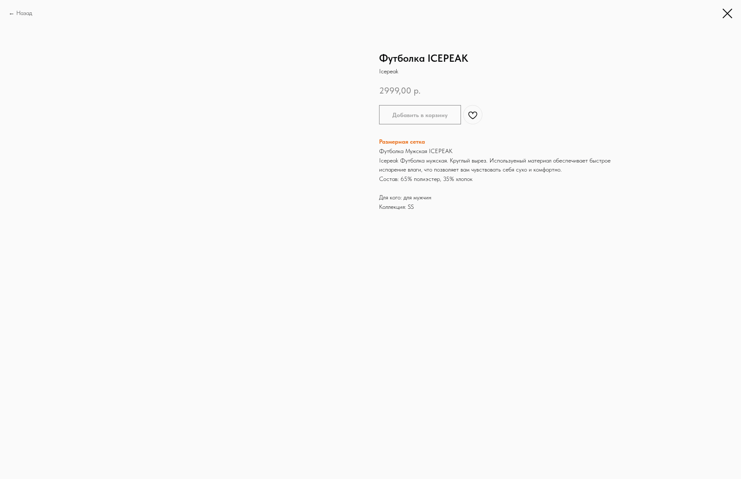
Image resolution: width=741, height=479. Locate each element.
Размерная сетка (402, 141)
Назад (24, 12)
